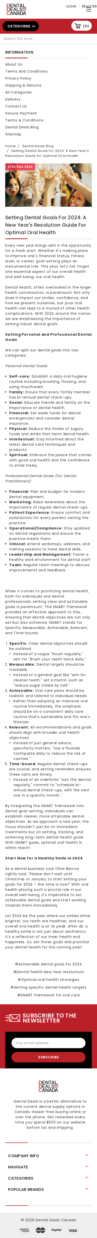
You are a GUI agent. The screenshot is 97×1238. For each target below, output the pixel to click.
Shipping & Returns (23, 85)
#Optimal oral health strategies (48, 979)
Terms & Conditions (24, 120)
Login (71, 6)
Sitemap (13, 134)
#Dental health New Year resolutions (48, 971)
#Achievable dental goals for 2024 (48, 964)
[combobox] (48, 39)
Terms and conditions (26, 71)
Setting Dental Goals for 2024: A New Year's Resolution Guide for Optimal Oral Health (45, 225)
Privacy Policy (18, 78)
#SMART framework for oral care (48, 995)
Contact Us (16, 106)
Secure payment (21, 113)
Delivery (12, 99)
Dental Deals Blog (22, 127)
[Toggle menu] (89, 8)
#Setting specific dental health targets (48, 987)
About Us (13, 64)
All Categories (18, 92)
